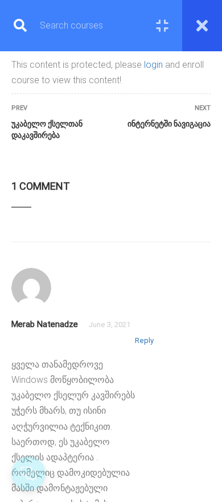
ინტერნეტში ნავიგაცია (169, 123)
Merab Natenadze (44, 324)
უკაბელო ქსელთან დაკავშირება (47, 129)
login (153, 64)
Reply (144, 340)
